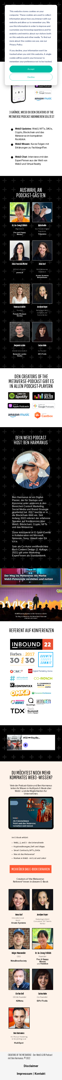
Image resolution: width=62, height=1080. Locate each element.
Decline (31, 77)
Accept (31, 69)
